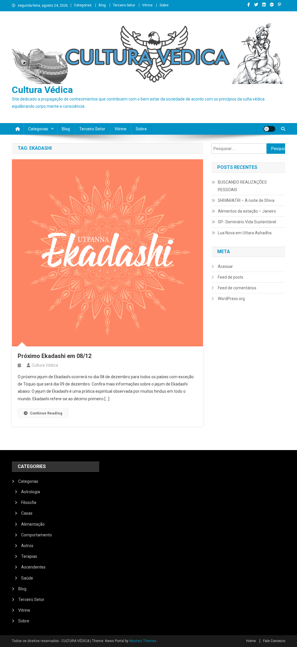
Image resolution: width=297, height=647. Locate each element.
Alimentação (33, 524)
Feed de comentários (237, 288)
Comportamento (36, 535)
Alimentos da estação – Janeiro (247, 211)
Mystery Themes (142, 641)
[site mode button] (269, 129)
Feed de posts (230, 277)
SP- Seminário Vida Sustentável (247, 222)
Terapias (29, 556)
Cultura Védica (42, 89)
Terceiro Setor (124, 5)
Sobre (164, 5)
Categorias (83, 5)
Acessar (225, 266)
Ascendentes (33, 567)
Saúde (27, 578)
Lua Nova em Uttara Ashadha (244, 233)
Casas (26, 513)
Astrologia (30, 491)
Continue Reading (46, 413)
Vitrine (147, 5)
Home (251, 641)
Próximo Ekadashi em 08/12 (54, 355)
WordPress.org (231, 298)
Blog (102, 5)
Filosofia (28, 502)
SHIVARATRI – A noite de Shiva (246, 200)
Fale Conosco (274, 641)
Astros (27, 545)
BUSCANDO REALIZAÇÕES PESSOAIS (242, 186)
